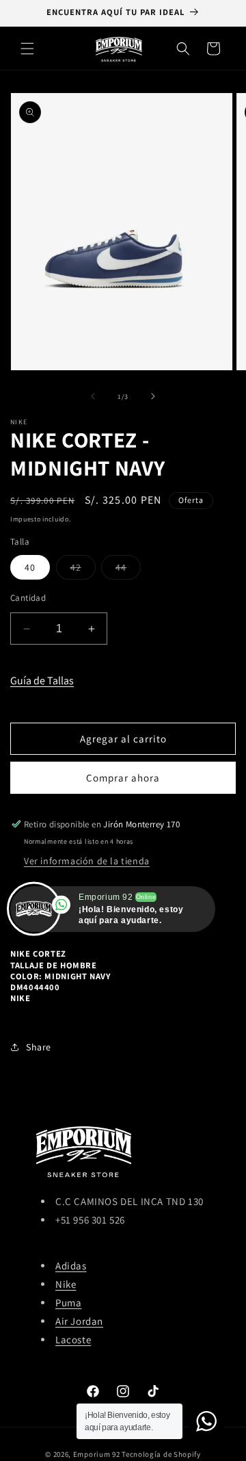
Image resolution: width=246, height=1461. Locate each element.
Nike (65, 1284)
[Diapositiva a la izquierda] (93, 396)
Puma (68, 1302)
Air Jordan (79, 1321)
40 (30, 567)
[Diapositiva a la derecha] (153, 396)
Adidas (71, 1265)
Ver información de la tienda (87, 861)
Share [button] (38, 1047)
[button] (27, 49)
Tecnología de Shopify (161, 1454)
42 (83, 570)
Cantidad (28, 598)
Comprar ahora (123, 777)
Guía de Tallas (42, 680)
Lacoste (73, 1339)
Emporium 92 (96, 1454)
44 (128, 570)
